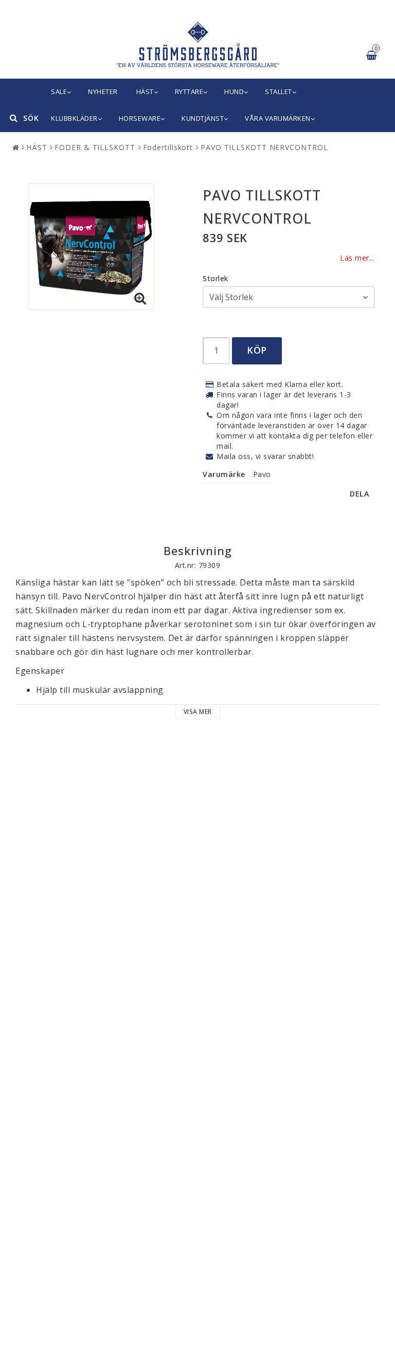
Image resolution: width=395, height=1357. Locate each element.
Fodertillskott (168, 147)
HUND (234, 91)
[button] (140, 298)
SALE (59, 91)
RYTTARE (189, 91)
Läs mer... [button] (357, 258)
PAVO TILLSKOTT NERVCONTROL (264, 147)
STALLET (278, 91)
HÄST (145, 91)
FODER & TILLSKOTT (95, 147)
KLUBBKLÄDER (74, 118)
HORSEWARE (140, 118)
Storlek (215, 278)
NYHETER (103, 91)
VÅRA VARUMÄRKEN (278, 118)
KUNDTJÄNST (203, 118)
